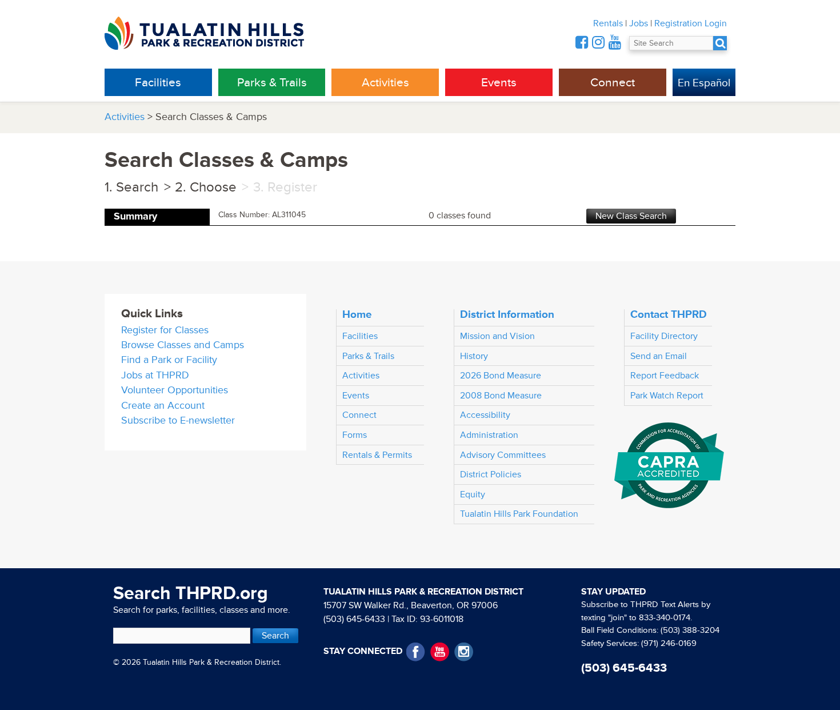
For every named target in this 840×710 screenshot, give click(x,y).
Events (499, 82)
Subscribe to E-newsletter (178, 420)
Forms (354, 435)
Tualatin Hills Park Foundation (519, 514)
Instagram (463, 652)
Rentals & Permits (377, 455)
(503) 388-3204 (690, 630)
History (474, 356)
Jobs (638, 23)
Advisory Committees (503, 455)
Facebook (415, 652)
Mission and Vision (497, 336)
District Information (507, 314)
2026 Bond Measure (500, 375)
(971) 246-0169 (669, 643)
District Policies (490, 474)
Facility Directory (664, 336)
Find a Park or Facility (169, 360)
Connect (612, 82)
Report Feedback (664, 375)
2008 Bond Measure (501, 395)
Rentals (608, 23)
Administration (489, 435)
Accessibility (485, 415)
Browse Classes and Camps (182, 345)
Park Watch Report (666, 395)
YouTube (439, 652)
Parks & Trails (272, 82)
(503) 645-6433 (354, 619)
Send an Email (658, 356)
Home (357, 314)
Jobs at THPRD (155, 375)
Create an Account (163, 406)
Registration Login (690, 23)
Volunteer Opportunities (174, 390)
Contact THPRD (668, 314)
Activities (385, 82)
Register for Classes (165, 330)
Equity (472, 494)
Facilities (158, 82)
